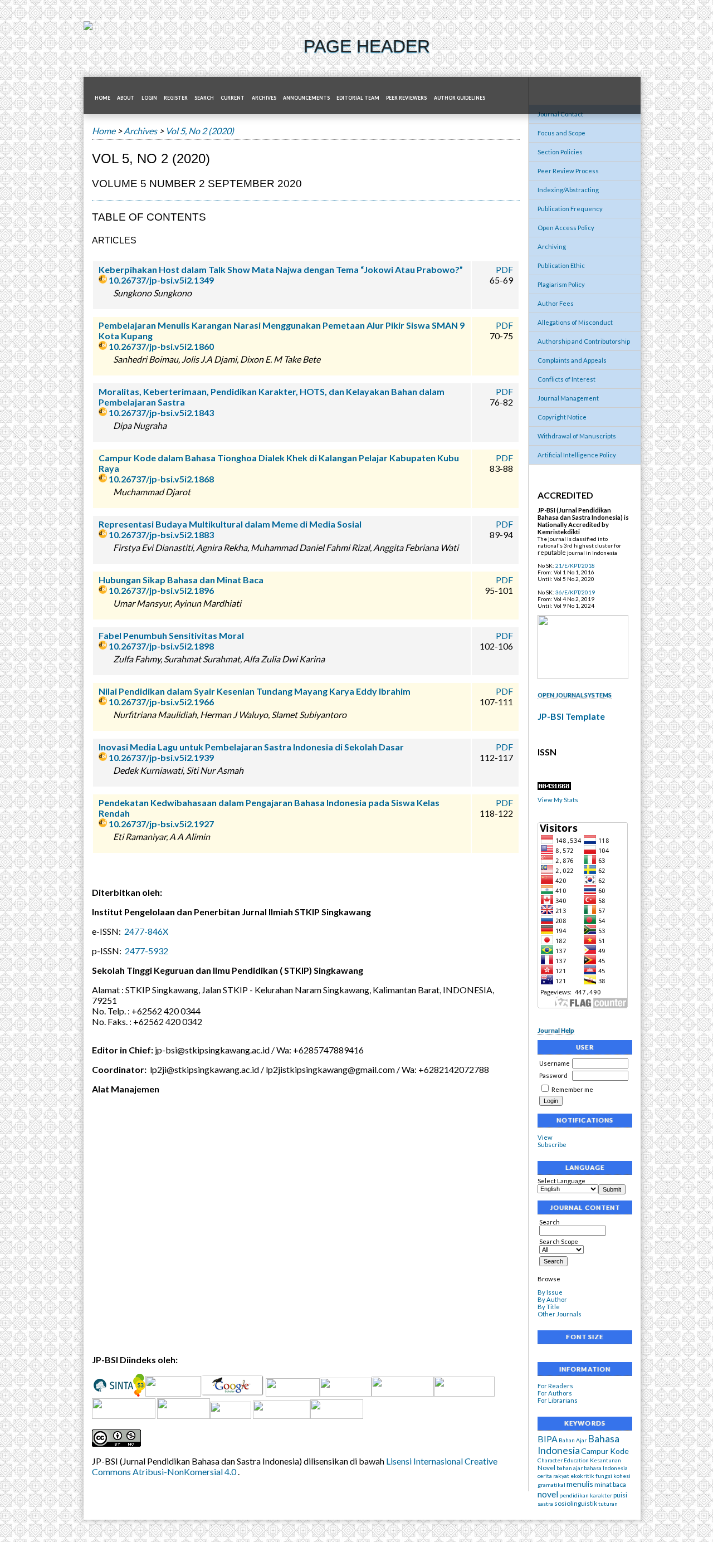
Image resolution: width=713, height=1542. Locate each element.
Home (102, 98)
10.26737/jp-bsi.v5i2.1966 (161, 701)
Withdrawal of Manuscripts (577, 436)
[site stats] (554, 787)
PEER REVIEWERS (406, 98)
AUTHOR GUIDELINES (459, 98)
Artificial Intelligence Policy (577, 454)
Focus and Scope (561, 132)
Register (176, 98)
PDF (504, 269)
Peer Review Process (568, 170)
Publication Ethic (561, 265)
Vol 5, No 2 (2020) (199, 130)
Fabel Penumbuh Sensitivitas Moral (171, 635)
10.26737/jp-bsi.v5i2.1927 (161, 823)
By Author (552, 1299)
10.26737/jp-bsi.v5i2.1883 (161, 534)
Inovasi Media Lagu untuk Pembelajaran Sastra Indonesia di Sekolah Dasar (251, 746)
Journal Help (556, 1030)
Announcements (306, 98)
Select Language (561, 1180)
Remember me (572, 1089)
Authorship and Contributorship (584, 341)
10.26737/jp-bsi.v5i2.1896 (161, 590)
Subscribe (552, 1144)
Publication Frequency (570, 208)
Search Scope (558, 1241)
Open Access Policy (566, 227)
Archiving (552, 246)
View (545, 1137)
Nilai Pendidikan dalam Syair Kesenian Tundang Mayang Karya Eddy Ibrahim (255, 691)
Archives (264, 98)
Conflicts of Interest (566, 379)
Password (553, 1075)
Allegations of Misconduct (575, 322)
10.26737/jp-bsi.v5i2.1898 (161, 646)
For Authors (555, 1393)
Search (549, 1222)
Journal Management (568, 398)
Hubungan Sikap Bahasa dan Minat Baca (181, 579)
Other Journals (560, 1313)
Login (149, 98)
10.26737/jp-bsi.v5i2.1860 (161, 346)
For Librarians (558, 1400)
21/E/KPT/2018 (575, 565)
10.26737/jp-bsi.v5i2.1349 (161, 280)
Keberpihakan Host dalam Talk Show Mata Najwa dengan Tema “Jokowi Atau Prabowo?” (281, 269)
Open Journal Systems (575, 695)
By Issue (550, 1292)
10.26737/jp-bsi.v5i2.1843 (161, 412)
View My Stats (558, 799)
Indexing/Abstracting (568, 189)
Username (554, 1063)
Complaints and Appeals (572, 360)
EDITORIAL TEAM (357, 98)
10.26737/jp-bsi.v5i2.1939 (161, 757)
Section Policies (560, 151)
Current (233, 98)
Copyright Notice (562, 417)
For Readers (555, 1385)
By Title (549, 1306)
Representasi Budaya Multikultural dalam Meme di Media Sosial (230, 524)
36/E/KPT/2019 (575, 592)
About (125, 98)
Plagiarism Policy (561, 284)
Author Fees (556, 303)
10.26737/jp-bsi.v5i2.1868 (161, 479)
